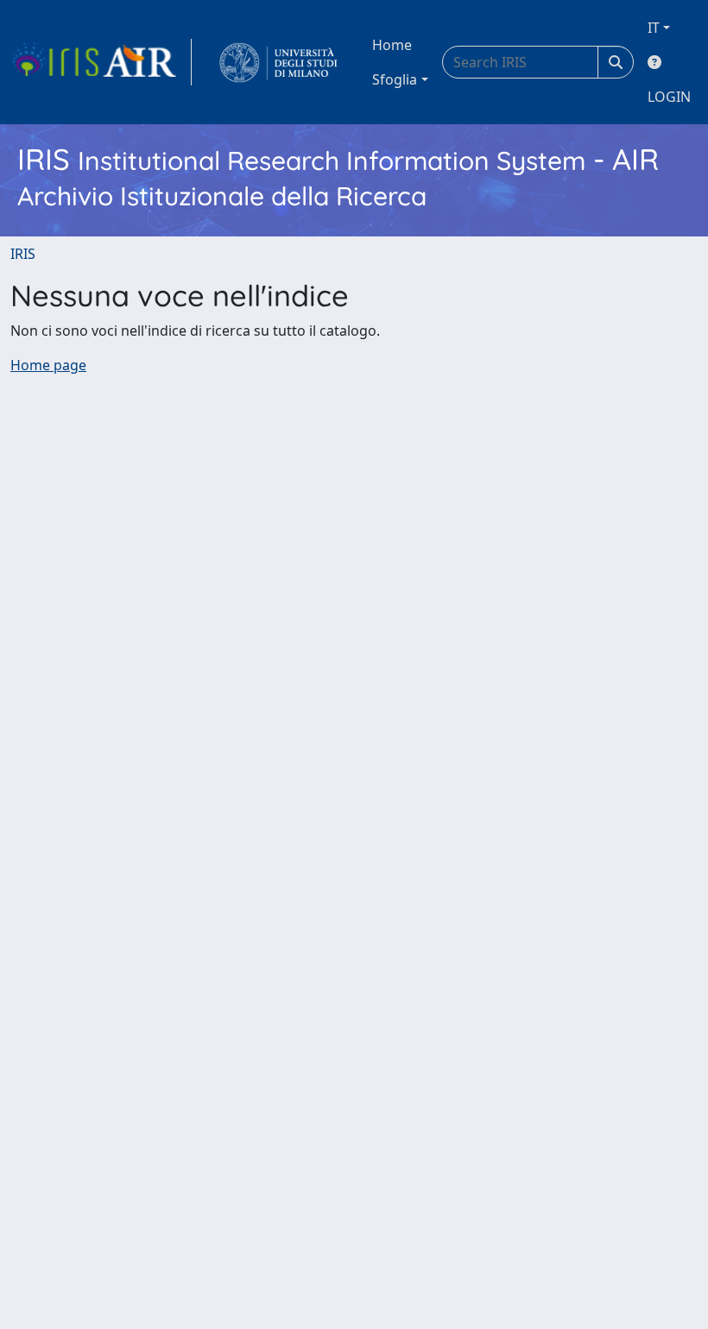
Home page (48, 365)
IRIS (22, 253)
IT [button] (654, 27)
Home (392, 44)
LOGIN (669, 96)
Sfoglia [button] (394, 79)
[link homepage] (101, 62)
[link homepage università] (278, 62)
